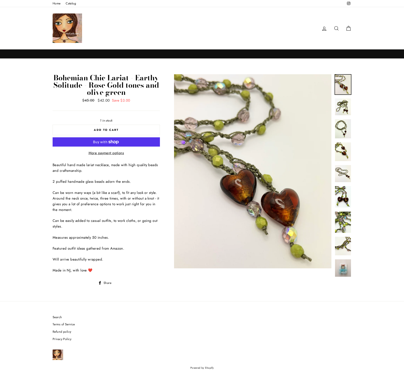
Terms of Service (64, 324)
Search (57, 317)
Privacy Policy (62, 339)
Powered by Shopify (202, 367)
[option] (253, 171)
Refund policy (62, 332)
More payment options (106, 152)
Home (57, 3)
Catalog (71, 3)
